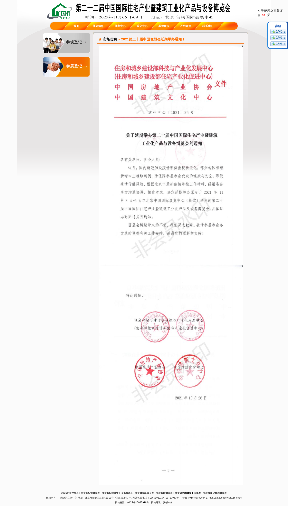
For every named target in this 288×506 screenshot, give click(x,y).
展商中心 (120, 25)
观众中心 (142, 25)
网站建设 (156, 502)
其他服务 (163, 25)
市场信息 (110, 39)
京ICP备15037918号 (138, 502)
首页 (76, 25)
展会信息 (98, 25)
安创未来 (167, 502)
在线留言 (185, 25)
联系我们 (207, 25)
